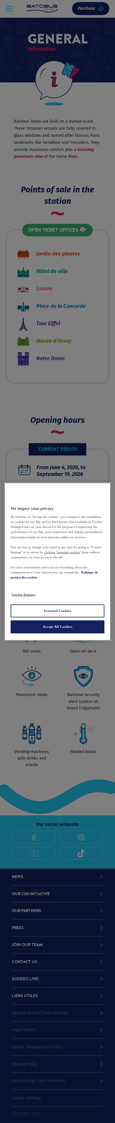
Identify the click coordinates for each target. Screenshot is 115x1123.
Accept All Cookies (57, 626)
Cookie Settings (24, 594)
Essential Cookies (57, 610)
